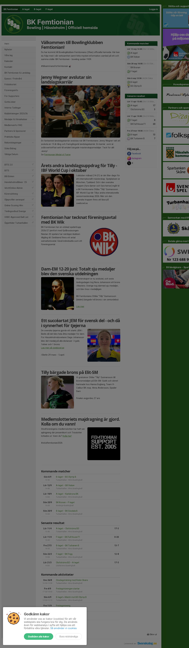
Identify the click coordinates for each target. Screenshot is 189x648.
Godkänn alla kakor (38, 636)
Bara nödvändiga (68, 636)
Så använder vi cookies (63, 628)
